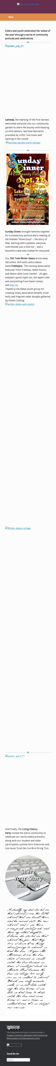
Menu (11, 17)
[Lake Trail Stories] (28, 4)
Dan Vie (14, 285)
